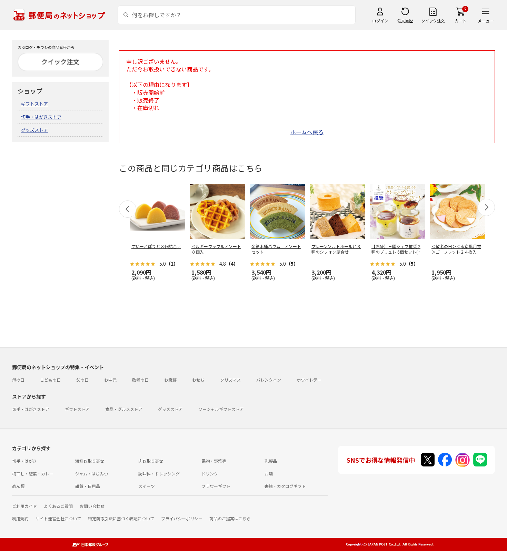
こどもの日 (50, 380)
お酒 (269, 473)
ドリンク (209, 473)
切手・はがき (24, 461)
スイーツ (146, 486)
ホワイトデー (309, 380)
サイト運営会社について (58, 518)
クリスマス (230, 380)
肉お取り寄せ (150, 461)
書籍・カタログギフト (285, 486)
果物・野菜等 (213, 461)
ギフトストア (34, 103)
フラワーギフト (215, 486)
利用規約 (20, 518)
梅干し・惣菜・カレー (32, 473)
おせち (198, 380)
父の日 (82, 380)
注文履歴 (405, 20)
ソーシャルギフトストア (221, 409)
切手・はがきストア (41, 117)
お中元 (110, 380)
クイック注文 (433, 20)
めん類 (18, 486)
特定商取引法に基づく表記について (121, 518)
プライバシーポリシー (181, 518)
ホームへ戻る (307, 132)
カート (461, 20)
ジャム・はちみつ (91, 473)
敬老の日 (140, 380)
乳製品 (271, 461)
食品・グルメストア (123, 409)
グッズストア (34, 130)
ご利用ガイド (24, 506)
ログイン (380, 20)
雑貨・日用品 (87, 486)
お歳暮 (170, 380)
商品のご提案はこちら (230, 518)
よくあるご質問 (58, 506)
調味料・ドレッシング (159, 473)
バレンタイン (268, 380)
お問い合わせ (92, 506)
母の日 (18, 380)
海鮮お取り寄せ (89, 461)
